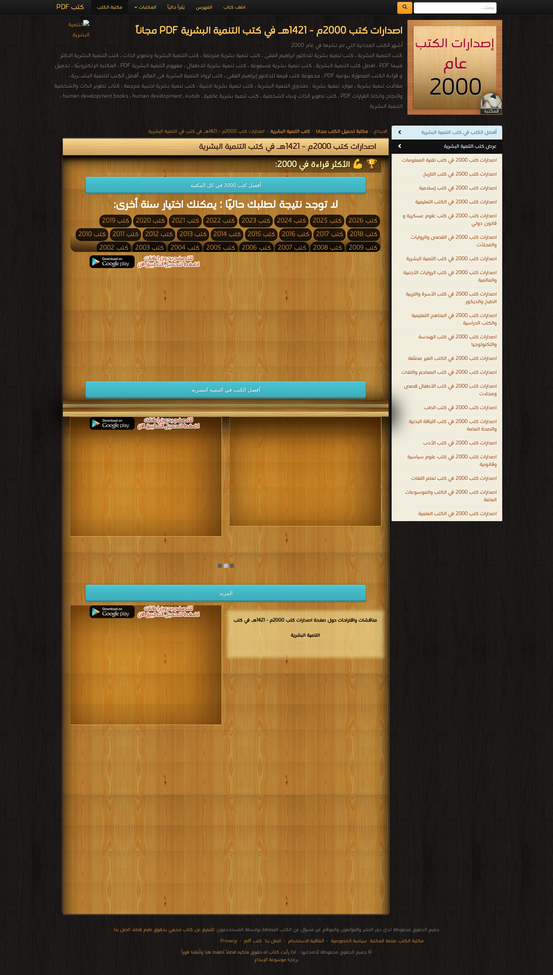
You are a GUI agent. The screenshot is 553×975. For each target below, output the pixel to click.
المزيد (225, 593)
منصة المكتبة (383, 941)
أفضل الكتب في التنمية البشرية (225, 390)
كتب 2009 (363, 248)
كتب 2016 (295, 234)
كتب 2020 (150, 221)
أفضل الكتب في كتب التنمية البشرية (459, 132)
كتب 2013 (193, 234)
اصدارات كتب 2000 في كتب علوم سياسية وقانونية (452, 460)
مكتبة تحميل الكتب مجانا (355, 543)
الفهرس (204, 7)
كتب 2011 (125, 234)
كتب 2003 (149, 248)
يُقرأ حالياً (176, 7)
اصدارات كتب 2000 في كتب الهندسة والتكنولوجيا (457, 340)
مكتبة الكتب (109, 7)
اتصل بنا (272, 941)
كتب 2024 (291, 221)
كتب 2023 (256, 221)
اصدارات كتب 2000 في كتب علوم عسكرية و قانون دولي (450, 219)
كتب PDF (70, 7)
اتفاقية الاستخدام (305, 941)
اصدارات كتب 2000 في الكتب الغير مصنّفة (452, 358)
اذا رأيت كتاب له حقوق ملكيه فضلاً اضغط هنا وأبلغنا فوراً (238, 952)
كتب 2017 (329, 234)
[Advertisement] (146, 320)
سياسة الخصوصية (349, 941)
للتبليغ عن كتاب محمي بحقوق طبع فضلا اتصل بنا (164, 929)
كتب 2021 (185, 221)
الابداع (380, 131)
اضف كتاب (234, 7)
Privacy (228, 941)
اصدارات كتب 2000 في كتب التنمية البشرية (451, 259)
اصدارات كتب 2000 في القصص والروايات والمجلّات (454, 241)
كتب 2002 (113, 248)
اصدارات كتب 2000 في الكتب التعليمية (456, 202)
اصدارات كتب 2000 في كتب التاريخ (460, 174)
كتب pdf (253, 941)
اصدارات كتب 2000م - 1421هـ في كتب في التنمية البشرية (206, 131)
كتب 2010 (92, 234)
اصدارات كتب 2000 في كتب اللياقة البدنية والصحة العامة (453, 425)
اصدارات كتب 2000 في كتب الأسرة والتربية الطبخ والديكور (451, 298)
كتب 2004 (184, 248)
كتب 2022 (220, 221)
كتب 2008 (327, 248)
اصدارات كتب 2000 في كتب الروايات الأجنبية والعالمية (450, 276)
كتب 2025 (327, 221)
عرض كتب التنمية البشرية (470, 146)
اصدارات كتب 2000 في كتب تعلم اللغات (454, 478)
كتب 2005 (220, 248)
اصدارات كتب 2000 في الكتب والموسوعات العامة (451, 496)
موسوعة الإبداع (270, 959)
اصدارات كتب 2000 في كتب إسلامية (458, 188)
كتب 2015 (261, 234)
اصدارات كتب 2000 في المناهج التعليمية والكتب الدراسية (454, 319)
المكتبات (146, 7)
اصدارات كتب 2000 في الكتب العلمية (457, 514)
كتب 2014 (227, 234)
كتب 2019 (115, 221)
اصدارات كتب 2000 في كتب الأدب (460, 443)
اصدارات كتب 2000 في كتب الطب (460, 407)
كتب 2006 (256, 248)
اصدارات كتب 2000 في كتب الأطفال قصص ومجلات (450, 390)
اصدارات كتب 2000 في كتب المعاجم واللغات (449, 372)
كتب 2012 (159, 234)
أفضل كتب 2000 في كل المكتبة (225, 185)
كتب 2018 (363, 234)
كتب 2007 (292, 248)
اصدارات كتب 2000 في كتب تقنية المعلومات (449, 160)
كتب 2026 (362, 221)
